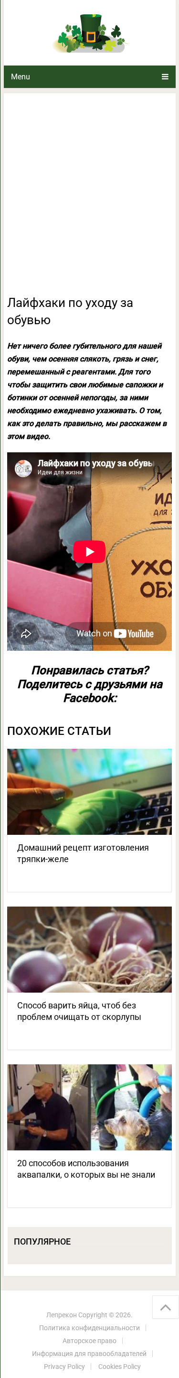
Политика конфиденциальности (89, 1328)
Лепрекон (61, 1315)
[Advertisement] (89, 199)
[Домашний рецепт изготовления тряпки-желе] (89, 792)
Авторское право (89, 1341)
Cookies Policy (119, 1366)
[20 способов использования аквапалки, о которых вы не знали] (89, 1107)
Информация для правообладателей (89, 1353)
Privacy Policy (64, 1366)
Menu (20, 76)
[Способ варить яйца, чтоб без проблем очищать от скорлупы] (89, 950)
